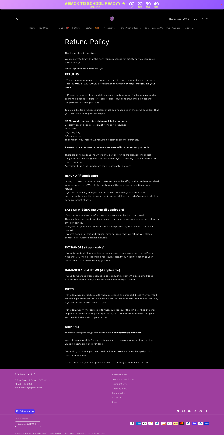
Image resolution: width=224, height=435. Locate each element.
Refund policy (119, 393)
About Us (116, 397)
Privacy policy (69, 433)
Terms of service (83, 433)
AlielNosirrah (26, 433)
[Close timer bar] (221, 5)
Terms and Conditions (123, 379)
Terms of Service (120, 384)
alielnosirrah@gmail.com (28, 387)
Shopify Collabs (119, 375)
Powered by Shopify (40, 433)
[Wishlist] (201, 19)
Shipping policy (98, 433)
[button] (17, 19)
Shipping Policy (120, 388)
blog (114, 402)
